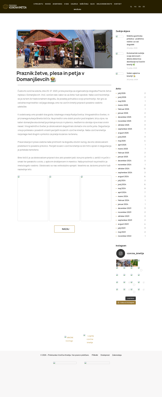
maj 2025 (122, 141)
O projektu (38, 4)
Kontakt (118, 4)
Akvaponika (57, 4)
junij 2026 (122, 97)
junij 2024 (122, 184)
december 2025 (124, 117)
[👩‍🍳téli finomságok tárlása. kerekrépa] (119, 263)
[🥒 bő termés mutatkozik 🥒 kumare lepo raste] (134, 291)
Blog (92, 4)
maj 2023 (122, 232)
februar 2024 (123, 200)
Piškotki (96, 355)
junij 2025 (122, 137)
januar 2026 (123, 113)
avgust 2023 (123, 224)
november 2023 (124, 212)
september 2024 (125, 172)
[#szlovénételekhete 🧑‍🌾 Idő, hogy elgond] (119, 270)
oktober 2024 (123, 168)
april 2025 (122, 145)
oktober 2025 (123, 125)
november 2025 (124, 121)
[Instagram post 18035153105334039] (119, 291)
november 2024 (124, 164)
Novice (48, 4)
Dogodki (24, 33)
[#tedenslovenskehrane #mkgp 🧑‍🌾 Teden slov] (127, 270)
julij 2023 (121, 228)
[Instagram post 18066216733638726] (119, 284)
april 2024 (122, 192)
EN (140, 6)
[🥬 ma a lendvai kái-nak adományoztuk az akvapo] (134, 263)
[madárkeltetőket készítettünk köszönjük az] (127, 277)
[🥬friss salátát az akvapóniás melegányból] (134, 270)
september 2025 (125, 129)
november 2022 (124, 236)
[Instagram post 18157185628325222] (134, 277)
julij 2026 (122, 93)
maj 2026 (122, 101)
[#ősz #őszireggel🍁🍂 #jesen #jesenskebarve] (141, 284)
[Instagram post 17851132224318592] (141, 277)
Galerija (74, 4)
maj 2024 (122, 188)
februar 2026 (123, 109)
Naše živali (84, 4)
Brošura (77, 9)
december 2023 (124, 208)
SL (131, 6)
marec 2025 (123, 148)
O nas (66, 4)
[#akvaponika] (141, 270)
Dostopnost (106, 355)
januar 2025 (123, 156)
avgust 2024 (123, 176)
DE (144, 6)
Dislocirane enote (104, 4)
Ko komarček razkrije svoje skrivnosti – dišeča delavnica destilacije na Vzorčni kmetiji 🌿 (136, 59)
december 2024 (124, 160)
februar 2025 (123, 152)
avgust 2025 (123, 133)
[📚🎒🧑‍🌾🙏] (134, 284)
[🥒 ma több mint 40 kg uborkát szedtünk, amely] (127, 284)
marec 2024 (123, 196)
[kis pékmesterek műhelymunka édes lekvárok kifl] (119, 277)
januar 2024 (123, 204)
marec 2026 (123, 105)
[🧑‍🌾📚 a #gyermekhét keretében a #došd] (127, 291)
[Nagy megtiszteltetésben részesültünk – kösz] (141, 263)
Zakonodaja (117, 355)
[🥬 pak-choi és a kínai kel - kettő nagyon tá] (141, 291)
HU (135, 6)
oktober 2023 (123, 216)
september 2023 (125, 220)
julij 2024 (122, 180)
